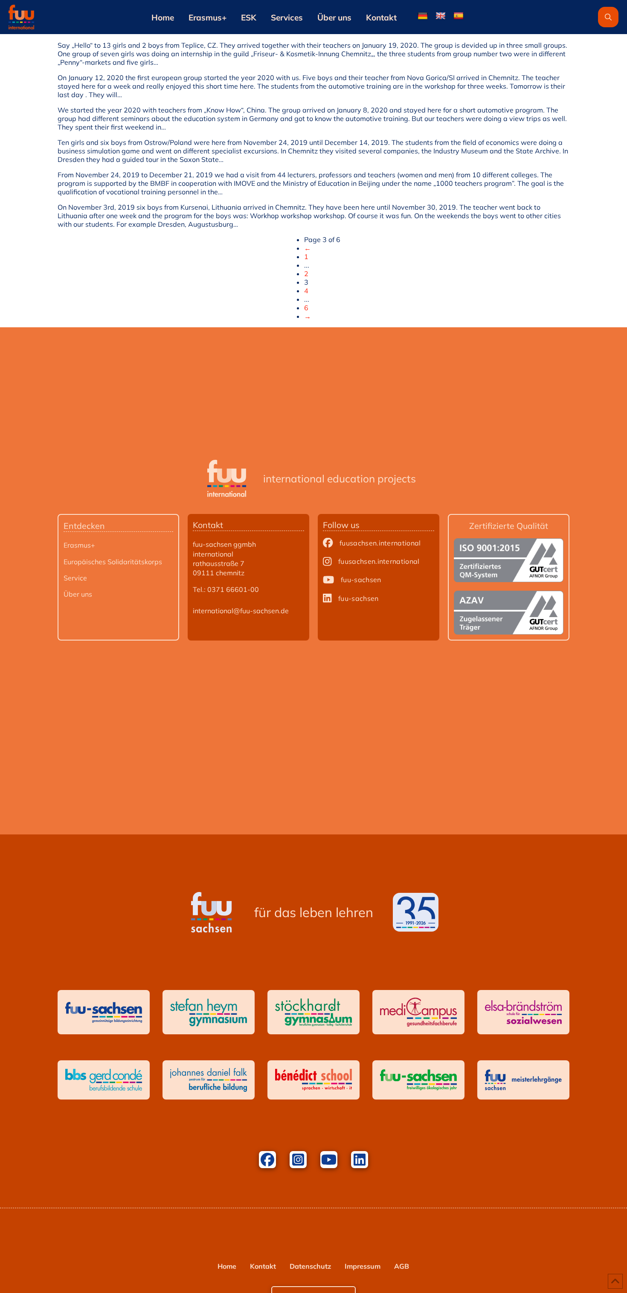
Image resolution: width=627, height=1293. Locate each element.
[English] (440, 16)
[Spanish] (458, 16)
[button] (608, 17)
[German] (423, 16)
